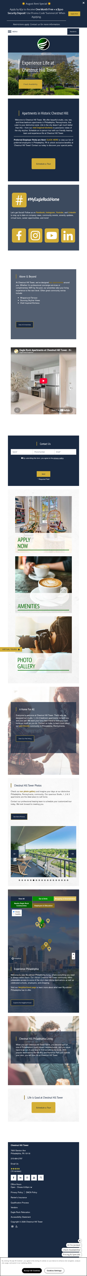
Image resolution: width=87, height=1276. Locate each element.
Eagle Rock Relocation (20, 1212)
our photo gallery (27, 791)
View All (21, 899)
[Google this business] (41, 1177)
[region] (43, 934)
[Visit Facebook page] (13, 1177)
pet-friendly (24, 726)
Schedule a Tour (43, 163)
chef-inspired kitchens (42, 127)
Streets (17, 912)
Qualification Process (20, 1202)
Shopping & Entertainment (65, 899)
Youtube (59, 212)
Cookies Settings (54, 1270)
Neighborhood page (27, 987)
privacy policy (58, 458)
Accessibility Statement (21, 1216)
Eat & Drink (43, 899)
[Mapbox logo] (16, 958)
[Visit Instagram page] (27, 1177)
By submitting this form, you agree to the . (43, 458)
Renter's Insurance (19, 1197)
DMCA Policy (31, 1192)
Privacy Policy (17, 1192)
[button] (83, 3)
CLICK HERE (52, 139)
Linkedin (72, 212)
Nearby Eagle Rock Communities (21, 904)
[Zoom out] (73, 957)
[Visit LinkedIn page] (20, 1177)
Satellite (18, 914)
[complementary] (78, 1255)
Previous (15, 854)
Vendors (14, 1207)
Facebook (40, 212)
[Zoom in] (73, 954)
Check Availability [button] (30, 84)
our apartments (56, 282)
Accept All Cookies (32, 1270)
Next (72, 854)
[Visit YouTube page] (34, 1177)
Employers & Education (43, 905)
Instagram (50, 212)
